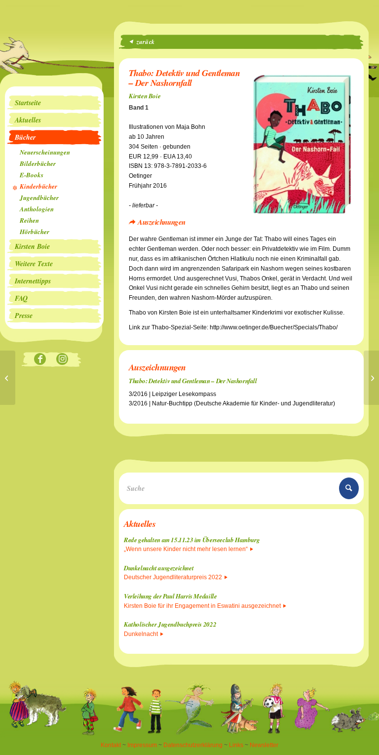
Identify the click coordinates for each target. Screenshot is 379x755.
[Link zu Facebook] (40, 359)
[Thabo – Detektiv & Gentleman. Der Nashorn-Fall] (371, 378)
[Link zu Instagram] (62, 359)
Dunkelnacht (141, 634)
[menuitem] (54, 102)
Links (236, 745)
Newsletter (264, 745)
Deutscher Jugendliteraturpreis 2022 (173, 577)
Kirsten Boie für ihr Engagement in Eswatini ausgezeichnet (202, 605)
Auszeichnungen (162, 222)
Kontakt (111, 745)
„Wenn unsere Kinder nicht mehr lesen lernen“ (186, 549)
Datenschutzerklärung (193, 745)
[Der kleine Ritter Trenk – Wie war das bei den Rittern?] (7, 378)
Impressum (142, 745)
